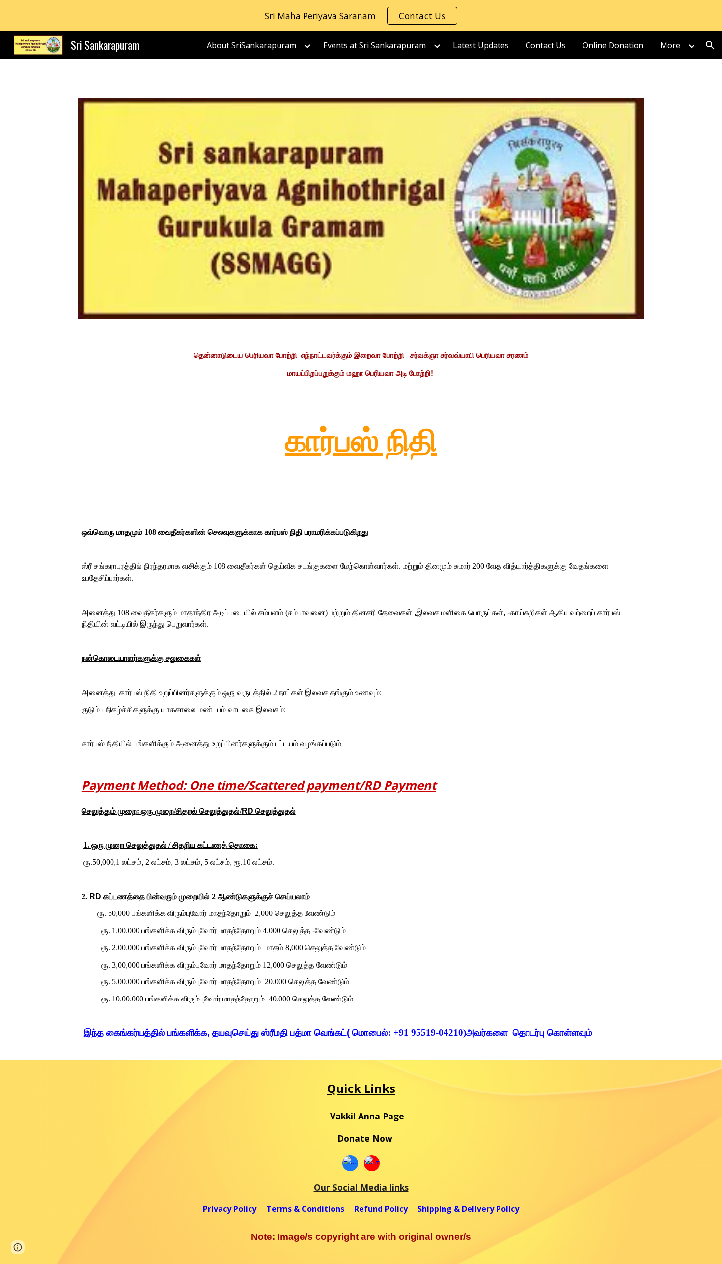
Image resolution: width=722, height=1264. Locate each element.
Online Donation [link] (613, 45)
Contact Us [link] (546, 45)
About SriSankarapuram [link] (251, 45)
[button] (710, 45)
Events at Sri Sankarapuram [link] (374, 45)
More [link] (670, 45)
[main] (361, 364)
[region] (361, 15)
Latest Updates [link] (481, 45)
